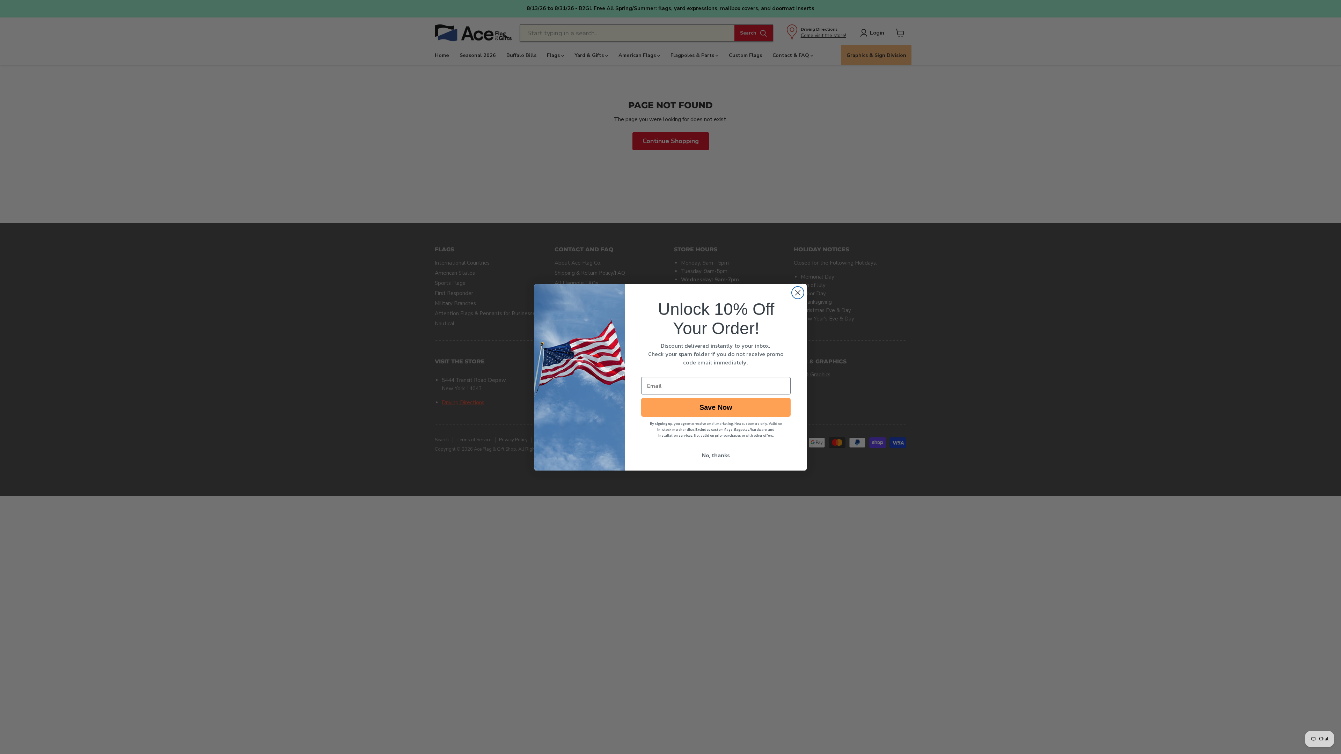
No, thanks (716, 455)
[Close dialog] (798, 293)
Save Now (715, 407)
